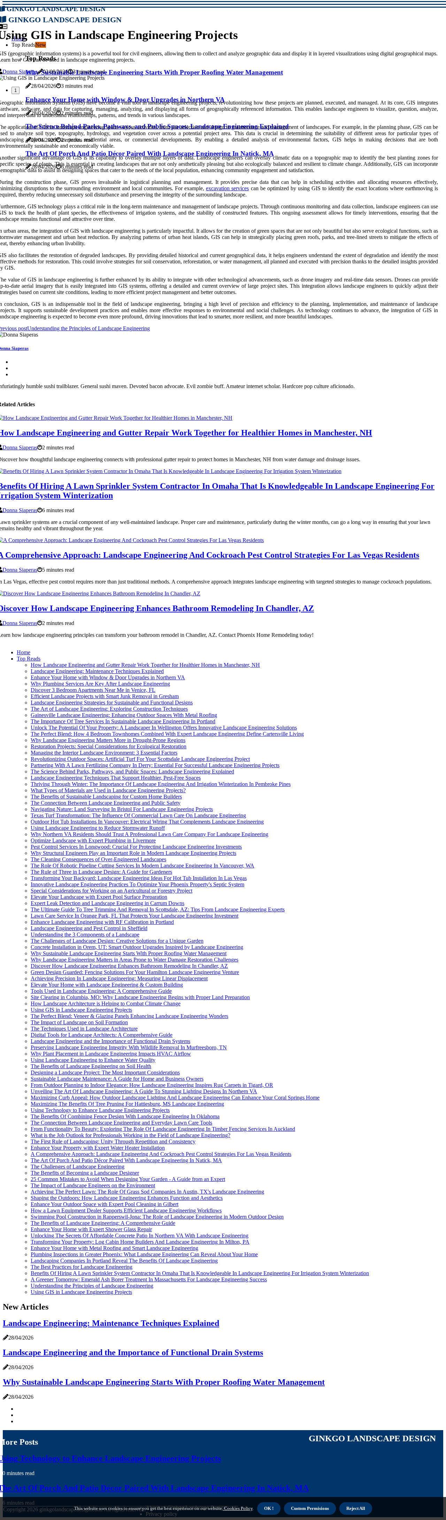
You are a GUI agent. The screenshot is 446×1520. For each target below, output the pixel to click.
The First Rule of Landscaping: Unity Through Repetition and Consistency (113, 1141)
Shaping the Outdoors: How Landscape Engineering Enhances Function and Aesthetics (127, 1198)
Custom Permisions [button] (310, 1508)
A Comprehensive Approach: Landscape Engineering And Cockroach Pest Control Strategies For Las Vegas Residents (161, 1154)
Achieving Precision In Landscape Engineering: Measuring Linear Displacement (119, 978)
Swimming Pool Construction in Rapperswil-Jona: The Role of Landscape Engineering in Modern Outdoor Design (157, 1217)
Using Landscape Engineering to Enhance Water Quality (93, 1060)
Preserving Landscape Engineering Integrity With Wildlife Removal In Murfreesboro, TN (129, 1047)
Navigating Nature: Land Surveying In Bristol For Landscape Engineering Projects (122, 809)
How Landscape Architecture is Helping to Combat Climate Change (105, 1003)
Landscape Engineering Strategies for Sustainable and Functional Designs (112, 702)
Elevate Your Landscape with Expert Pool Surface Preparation (99, 897)
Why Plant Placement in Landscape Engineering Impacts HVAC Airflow (111, 1054)
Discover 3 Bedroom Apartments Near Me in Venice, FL (93, 690)
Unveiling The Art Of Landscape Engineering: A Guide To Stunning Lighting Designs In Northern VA (144, 1091)
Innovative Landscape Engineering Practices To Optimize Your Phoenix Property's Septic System (137, 884)
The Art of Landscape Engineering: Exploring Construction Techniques (109, 709)
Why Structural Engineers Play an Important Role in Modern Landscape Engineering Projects (133, 853)
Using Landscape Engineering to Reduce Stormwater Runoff (98, 828)
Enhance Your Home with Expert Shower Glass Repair (91, 1229)
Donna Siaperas (19, 72)
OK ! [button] (269, 1508)
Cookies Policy (238, 1508)
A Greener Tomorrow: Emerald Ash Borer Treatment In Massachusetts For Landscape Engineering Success (149, 1279)
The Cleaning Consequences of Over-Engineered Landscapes (98, 859)
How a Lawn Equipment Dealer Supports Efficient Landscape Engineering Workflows (126, 1210)
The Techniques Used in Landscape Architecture (84, 1029)
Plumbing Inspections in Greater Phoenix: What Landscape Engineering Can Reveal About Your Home (144, 1254)
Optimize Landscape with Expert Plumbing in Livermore (93, 840)
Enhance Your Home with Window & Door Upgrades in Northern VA (108, 677)
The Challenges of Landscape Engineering (77, 1167)
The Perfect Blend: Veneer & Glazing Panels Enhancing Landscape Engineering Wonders (129, 1016)
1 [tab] (15, 90)
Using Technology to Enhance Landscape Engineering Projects (100, 1110)
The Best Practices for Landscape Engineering (81, 1267)
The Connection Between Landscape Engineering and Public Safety (105, 803)
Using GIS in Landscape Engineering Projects (81, 1010)
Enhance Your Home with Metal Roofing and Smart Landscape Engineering (114, 1248)
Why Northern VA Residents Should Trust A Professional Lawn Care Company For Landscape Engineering (149, 834)
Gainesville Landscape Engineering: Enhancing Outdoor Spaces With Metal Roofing (124, 715)
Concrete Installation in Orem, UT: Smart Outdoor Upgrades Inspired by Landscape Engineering (137, 947)
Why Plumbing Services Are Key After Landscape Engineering (100, 684)
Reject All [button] (355, 1508)
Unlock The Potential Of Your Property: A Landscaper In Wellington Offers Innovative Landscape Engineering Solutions (164, 728)
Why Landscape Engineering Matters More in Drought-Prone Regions (108, 740)
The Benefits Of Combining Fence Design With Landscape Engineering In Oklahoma (125, 1116)
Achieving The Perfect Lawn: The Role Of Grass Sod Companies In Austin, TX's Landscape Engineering (147, 1192)
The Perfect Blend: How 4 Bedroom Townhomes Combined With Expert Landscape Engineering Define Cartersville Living (167, 734)
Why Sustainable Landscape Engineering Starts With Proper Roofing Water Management (128, 953)
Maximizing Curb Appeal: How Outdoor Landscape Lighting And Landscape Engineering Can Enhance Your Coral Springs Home (175, 1098)
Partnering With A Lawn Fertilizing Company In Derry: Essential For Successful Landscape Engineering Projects (155, 765)
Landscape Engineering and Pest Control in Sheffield (89, 928)
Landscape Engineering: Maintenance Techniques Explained (97, 671)
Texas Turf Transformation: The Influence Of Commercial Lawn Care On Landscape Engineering (138, 815)
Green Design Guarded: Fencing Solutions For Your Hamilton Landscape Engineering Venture (135, 972)
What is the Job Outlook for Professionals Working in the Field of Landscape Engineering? (130, 1135)
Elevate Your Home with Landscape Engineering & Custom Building (107, 985)
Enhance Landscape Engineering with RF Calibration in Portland (102, 922)
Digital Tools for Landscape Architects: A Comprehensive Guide (101, 1035)
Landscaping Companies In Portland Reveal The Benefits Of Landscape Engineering (124, 1261)
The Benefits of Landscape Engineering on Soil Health (91, 1066)
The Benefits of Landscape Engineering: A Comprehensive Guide (103, 1223)
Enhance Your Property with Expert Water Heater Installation (98, 1148)
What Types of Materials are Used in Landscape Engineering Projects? (108, 790)
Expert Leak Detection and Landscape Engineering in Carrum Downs (107, 903)
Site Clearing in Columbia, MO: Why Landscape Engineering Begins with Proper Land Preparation (140, 997)
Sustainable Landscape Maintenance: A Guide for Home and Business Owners (117, 1079)
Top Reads (28, 659)
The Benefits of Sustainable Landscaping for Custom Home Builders (106, 797)
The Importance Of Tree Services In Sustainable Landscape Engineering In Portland (123, 721)
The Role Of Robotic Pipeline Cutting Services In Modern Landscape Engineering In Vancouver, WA (142, 866)
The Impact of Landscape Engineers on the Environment (93, 1185)
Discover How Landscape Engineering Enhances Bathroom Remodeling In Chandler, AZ (129, 966)
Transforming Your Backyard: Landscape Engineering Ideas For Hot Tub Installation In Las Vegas (139, 878)
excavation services (227, 188)
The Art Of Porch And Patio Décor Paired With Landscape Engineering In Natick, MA (126, 1160)
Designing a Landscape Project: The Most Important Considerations (105, 1072)
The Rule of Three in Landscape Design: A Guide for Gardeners (101, 872)
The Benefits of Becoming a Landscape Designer (85, 1173)
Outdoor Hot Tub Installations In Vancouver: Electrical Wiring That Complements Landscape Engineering (147, 822)
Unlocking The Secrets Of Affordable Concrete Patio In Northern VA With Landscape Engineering (139, 1236)
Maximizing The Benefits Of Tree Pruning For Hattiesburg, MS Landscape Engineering (127, 1104)
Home (23, 652)
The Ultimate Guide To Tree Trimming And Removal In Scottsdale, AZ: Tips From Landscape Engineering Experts (158, 909)
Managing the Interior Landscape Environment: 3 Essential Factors (104, 753)
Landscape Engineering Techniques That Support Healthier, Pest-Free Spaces (116, 778)
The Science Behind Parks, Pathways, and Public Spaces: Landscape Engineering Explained (132, 771)
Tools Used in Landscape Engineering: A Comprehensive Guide (101, 991)
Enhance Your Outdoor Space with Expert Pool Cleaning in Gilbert (104, 1204)
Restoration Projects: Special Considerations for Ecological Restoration (108, 746)
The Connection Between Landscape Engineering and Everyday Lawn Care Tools (121, 1123)
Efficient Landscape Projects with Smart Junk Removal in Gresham (105, 696)
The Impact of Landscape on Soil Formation (79, 1022)
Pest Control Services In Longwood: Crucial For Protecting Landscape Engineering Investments (136, 847)
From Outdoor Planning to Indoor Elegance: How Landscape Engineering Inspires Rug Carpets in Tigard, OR (152, 1085)
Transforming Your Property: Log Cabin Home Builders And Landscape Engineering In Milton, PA (140, 1242)
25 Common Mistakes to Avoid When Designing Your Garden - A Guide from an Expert (128, 1179)
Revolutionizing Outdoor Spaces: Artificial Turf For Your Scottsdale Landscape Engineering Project (140, 759)
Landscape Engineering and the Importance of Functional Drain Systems (110, 1041)
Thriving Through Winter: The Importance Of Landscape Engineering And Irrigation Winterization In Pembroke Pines (161, 784)
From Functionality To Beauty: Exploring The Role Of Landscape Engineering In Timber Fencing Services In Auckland (163, 1129)
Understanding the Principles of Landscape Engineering (92, 1286)
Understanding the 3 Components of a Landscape (85, 935)
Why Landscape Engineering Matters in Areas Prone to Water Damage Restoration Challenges (134, 960)
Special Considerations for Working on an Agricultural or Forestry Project (111, 891)
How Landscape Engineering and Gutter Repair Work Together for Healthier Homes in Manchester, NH (145, 665)
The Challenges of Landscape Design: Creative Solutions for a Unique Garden (117, 941)
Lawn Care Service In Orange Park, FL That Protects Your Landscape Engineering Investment (134, 916)
